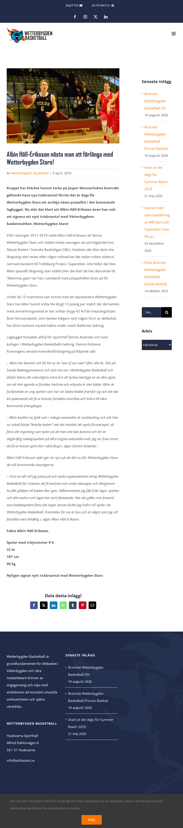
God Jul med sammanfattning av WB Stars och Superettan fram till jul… (157, 222)
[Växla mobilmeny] (174, 33)
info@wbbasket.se (21, 760)
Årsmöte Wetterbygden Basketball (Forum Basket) (88, 697)
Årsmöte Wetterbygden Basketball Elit (155, 101)
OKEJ (91, 820)
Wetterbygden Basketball (30, 173)
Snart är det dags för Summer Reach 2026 (90, 723)
